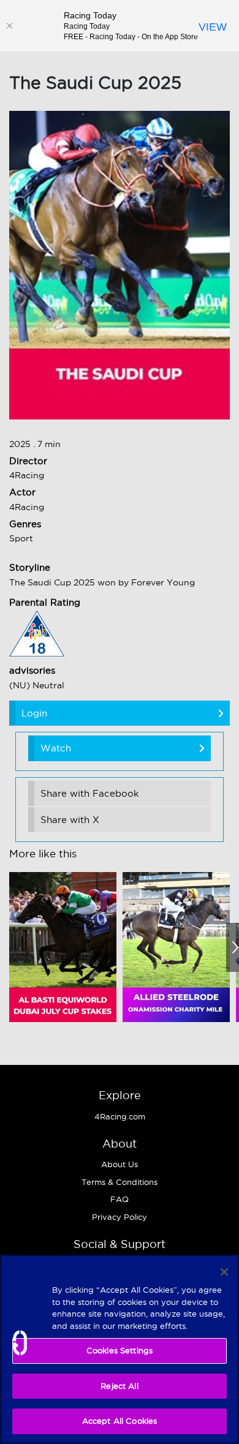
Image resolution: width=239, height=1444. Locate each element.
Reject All (119, 1386)
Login (34, 713)
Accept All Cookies (119, 1420)
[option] (62, 947)
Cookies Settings (119, 1350)
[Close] (9, 25)
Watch (55, 748)
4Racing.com (119, 1116)
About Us (119, 1164)
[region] (119, 1349)
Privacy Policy (119, 1217)
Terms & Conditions (119, 1182)
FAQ (119, 1199)
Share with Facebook (89, 793)
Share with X (69, 819)
